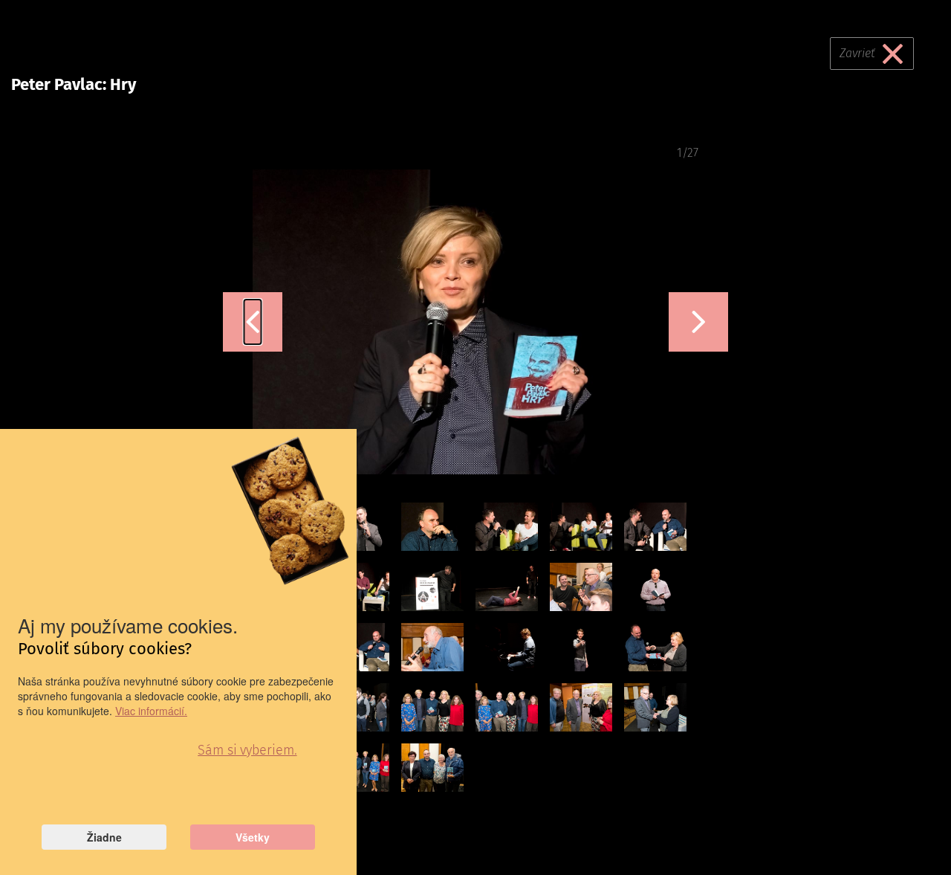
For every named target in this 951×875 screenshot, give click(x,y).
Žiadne (104, 837)
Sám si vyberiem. (247, 750)
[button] (253, 322)
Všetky (253, 837)
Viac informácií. (151, 710)
